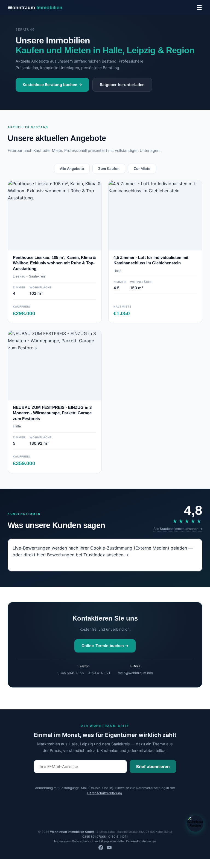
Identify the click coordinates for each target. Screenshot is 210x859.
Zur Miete (142, 168)
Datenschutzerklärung (104, 793)
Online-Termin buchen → (105, 645)
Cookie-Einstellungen (141, 841)
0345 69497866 (70, 673)
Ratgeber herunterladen (122, 84)
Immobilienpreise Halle (108, 841)
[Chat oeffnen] (195, 823)
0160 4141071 (99, 673)
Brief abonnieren (153, 766)
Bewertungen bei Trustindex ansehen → (88, 554)
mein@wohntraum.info (135, 673)
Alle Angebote (72, 168)
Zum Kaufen (108, 168)
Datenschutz (80, 841)
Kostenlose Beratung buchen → (52, 84)
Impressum (61, 841)
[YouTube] (109, 848)
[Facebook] (100, 848)
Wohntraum (35, 7)
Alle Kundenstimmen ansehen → (177, 529)
